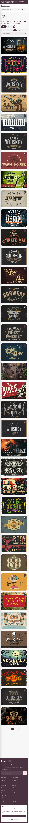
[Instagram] (1, 764)
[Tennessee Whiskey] (14, 428)
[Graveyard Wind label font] (14, 658)
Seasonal (3, 790)
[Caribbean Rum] (14, 409)
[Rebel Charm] (14, 352)
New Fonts (3, 782)
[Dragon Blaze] (14, 447)
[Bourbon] (14, 256)
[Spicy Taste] (14, 371)
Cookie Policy (8, 812)
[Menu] (26, 6)
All (15, 30)
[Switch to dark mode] (23, 6)
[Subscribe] (25, 773)
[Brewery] (14, 294)
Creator (13, 782)
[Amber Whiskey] (14, 141)
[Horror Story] (14, 677)
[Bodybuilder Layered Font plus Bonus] (14, 543)
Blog (13, 790)
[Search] (18, 9)
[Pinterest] (8, 26)
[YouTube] (11, 764)
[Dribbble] (11, 26)
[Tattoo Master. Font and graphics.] (14, 64)
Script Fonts (3, 787)
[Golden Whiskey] (14, 84)
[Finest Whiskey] (14, 333)
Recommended (7, 30)
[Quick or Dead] (14, 103)
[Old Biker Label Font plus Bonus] (14, 390)
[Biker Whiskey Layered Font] (14, 639)
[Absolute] (14, 524)
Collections (3, 797)
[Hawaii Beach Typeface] (14, 620)
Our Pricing (14, 780)
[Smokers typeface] (14, 716)
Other (2, 792)
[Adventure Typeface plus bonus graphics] (14, 582)
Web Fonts (3, 795)
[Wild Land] (14, 562)
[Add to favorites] (25, 39)
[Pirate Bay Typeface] (14, 237)
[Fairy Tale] (14, 275)
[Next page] (19, 729)
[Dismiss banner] (26, 2)
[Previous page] (9, 729)
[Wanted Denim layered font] (14, 218)
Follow (3, 26)
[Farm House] (14, 160)
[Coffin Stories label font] (14, 486)
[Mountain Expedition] (14, 122)
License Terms (4, 804)
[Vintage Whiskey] (14, 45)
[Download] (21, 39)
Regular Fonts (4, 785)
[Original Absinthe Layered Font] (14, 179)
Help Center (14, 792)
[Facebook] (4, 764)
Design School (15, 787)
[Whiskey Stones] (14, 313)
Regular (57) (20, 30)
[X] (9, 764)
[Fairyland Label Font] (14, 601)
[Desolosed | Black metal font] (14, 467)
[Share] (14, 26)
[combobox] (9, 9)
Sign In (13, 804)
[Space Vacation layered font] (14, 505)
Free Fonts (3, 780)
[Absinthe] (14, 198)
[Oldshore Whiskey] (14, 697)
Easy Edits (14, 785)
